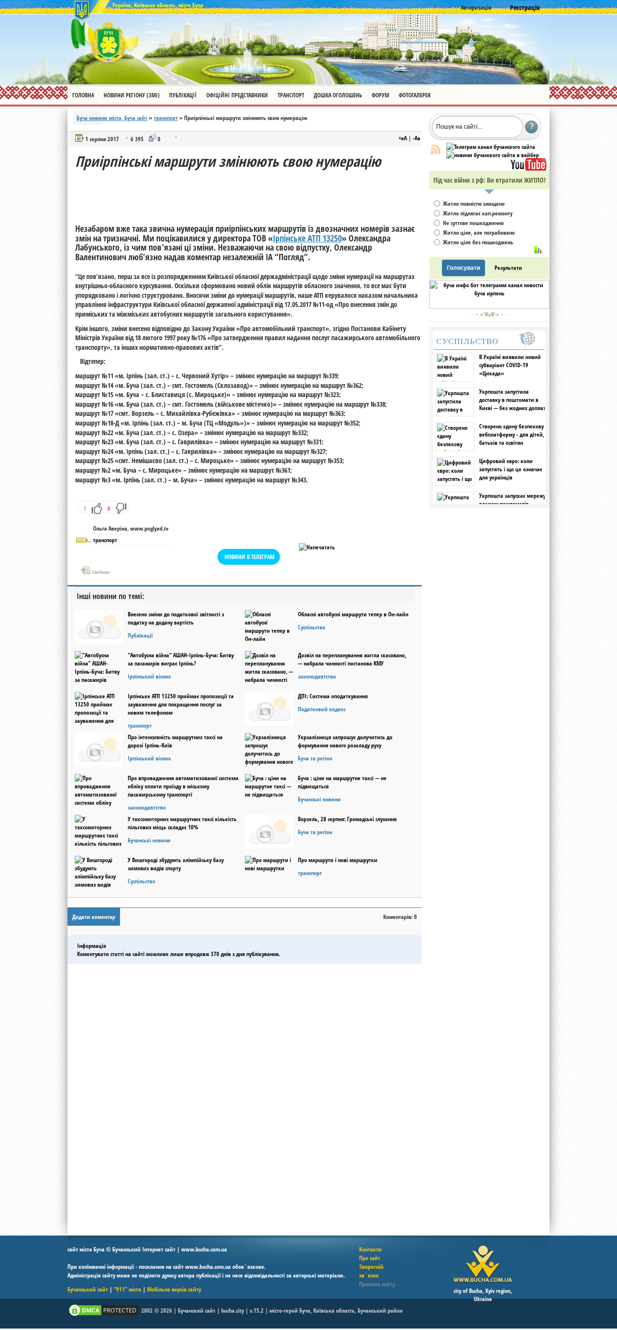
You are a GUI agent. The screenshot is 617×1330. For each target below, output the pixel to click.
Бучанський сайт (87, 1289)
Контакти (370, 1249)
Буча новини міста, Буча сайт (112, 118)
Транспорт (291, 95)
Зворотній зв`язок (371, 1271)
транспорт (166, 118)
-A (416, 138)
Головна (83, 95)
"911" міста (127, 1289)
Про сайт (369, 1258)
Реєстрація (525, 7)
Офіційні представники (237, 95)
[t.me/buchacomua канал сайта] (490, 147)
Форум (380, 95)
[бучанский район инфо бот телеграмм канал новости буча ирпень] (489, 307)
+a (403, 138)
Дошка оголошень (338, 95)
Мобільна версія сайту (174, 1289)
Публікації (183, 95)
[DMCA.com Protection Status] (103, 1315)
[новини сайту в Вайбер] (492, 155)
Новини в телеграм (249, 557)
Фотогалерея (414, 95)
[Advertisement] (250, 192)
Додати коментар (93, 917)
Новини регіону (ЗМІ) (132, 95)
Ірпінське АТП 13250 (307, 238)
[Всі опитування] (538, 249)
